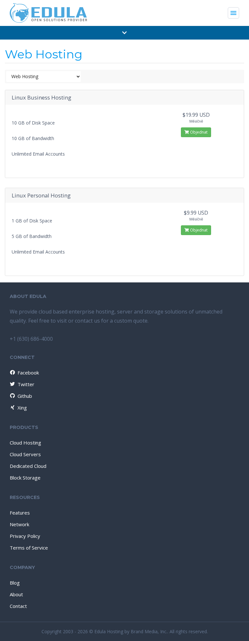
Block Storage (25, 477)
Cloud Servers (25, 454)
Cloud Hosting (25, 442)
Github (25, 396)
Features (20, 512)
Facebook (28, 372)
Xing (22, 407)
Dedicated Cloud (28, 466)
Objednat (198, 132)
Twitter (26, 384)
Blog (15, 582)
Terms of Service (29, 547)
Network (19, 524)
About (16, 594)
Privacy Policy (25, 536)
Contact (18, 606)
